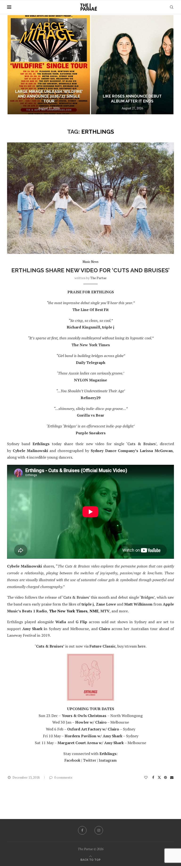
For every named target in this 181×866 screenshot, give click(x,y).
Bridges (147, 597)
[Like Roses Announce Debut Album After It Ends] (49, 64)
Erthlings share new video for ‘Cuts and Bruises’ (90, 270)
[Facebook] (82, 830)
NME (94, 611)
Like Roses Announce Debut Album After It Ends (48, 98)
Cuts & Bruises (142, 443)
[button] (16, 64)
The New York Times (68, 611)
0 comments (63, 777)
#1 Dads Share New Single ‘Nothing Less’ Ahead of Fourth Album (132, 96)
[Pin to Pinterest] (165, 777)
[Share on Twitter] (159, 777)
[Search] (171, 7)
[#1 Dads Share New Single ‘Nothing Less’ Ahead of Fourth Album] (132, 64)
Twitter (89, 760)
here (141, 646)
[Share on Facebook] (153, 777)
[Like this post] (146, 777)
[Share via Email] (172, 777)
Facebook (72, 760)
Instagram (108, 760)
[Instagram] (99, 830)
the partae (98, 278)
